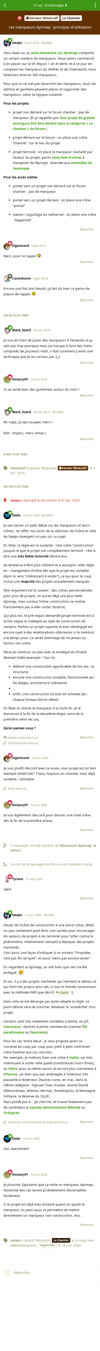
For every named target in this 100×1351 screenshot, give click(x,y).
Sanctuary (11, 1026)
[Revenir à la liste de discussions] (4, 5)
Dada (64, 992)
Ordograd (11, 1112)
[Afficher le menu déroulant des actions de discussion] (95, 5)
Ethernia (10, 1074)
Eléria (12, 1068)
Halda (74, 1057)
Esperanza (38, 1032)
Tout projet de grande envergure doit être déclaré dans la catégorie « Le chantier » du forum (54, 123)
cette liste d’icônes (67, 157)
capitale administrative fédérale (54, 1107)
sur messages (48, 5)
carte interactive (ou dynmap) (54, 53)
